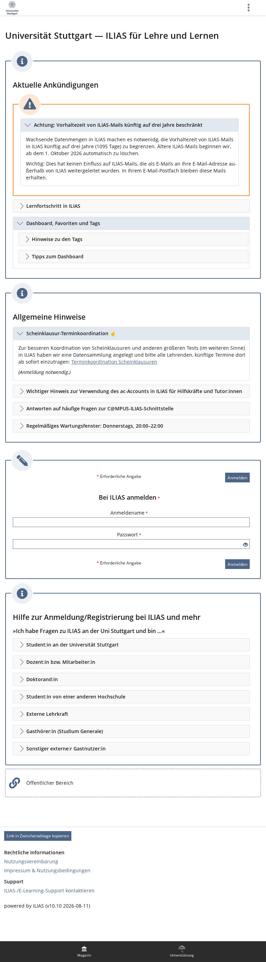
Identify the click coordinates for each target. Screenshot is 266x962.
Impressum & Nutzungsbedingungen (47, 870)
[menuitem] (84, 951)
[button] (129, 125)
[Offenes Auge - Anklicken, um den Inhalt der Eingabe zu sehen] (245, 545)
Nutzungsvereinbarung (31, 861)
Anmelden (237, 478)
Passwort (129, 534)
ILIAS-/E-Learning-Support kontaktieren (49, 890)
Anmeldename (129, 512)
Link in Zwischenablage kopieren (38, 836)
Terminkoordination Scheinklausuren (114, 361)
